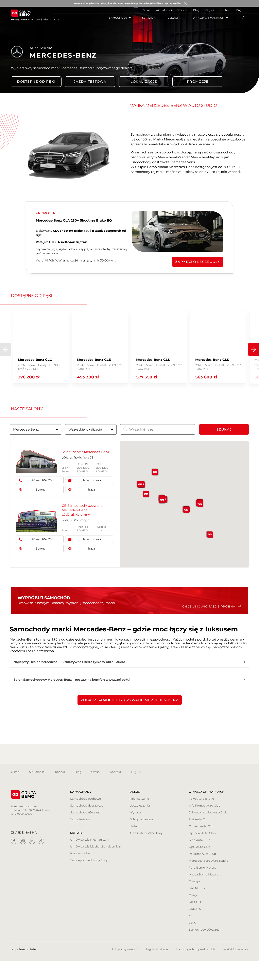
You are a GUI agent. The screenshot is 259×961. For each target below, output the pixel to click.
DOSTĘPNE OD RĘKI (36, 82)
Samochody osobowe (85, 798)
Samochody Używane (204, 929)
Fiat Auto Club (199, 819)
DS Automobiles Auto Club (208, 812)
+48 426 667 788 (41, 539)
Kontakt (225, 10)
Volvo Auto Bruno (201, 798)
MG (191, 916)
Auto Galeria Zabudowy (146, 833)
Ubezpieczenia (140, 805)
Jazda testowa (90, 82)
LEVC (192, 923)
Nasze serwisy (80, 853)
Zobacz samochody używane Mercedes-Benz (129, 700)
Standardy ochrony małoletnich (195, 949)
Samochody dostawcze (86, 805)
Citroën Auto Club (201, 826)
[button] (253, 349)
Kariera (183, 10)
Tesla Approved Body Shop (89, 860)
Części (209, 10)
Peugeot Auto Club (202, 854)
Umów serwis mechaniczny (89, 839)
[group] (41, 347)
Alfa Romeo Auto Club (204, 805)
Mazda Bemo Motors (203, 874)
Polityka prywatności (125, 949)
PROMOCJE (198, 82)
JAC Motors (197, 888)
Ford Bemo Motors (202, 867)
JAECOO (195, 902)
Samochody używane (85, 812)
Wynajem (136, 812)
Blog (196, 10)
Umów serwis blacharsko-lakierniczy (96, 846)
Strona (40, 489)
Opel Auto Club (199, 847)
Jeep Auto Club (199, 840)
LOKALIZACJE (144, 82)
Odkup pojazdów (141, 819)
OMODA (195, 909)
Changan (195, 881)
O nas (146, 10)
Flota (133, 826)
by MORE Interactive (235, 949)
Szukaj (224, 429)
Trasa (91, 489)
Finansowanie (139, 798)
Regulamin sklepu (157, 949)
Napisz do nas (91, 480)
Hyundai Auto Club (202, 833)
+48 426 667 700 (41, 480)
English (241, 10)
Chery (193, 895)
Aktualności (164, 10)
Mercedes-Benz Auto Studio (208, 860)
